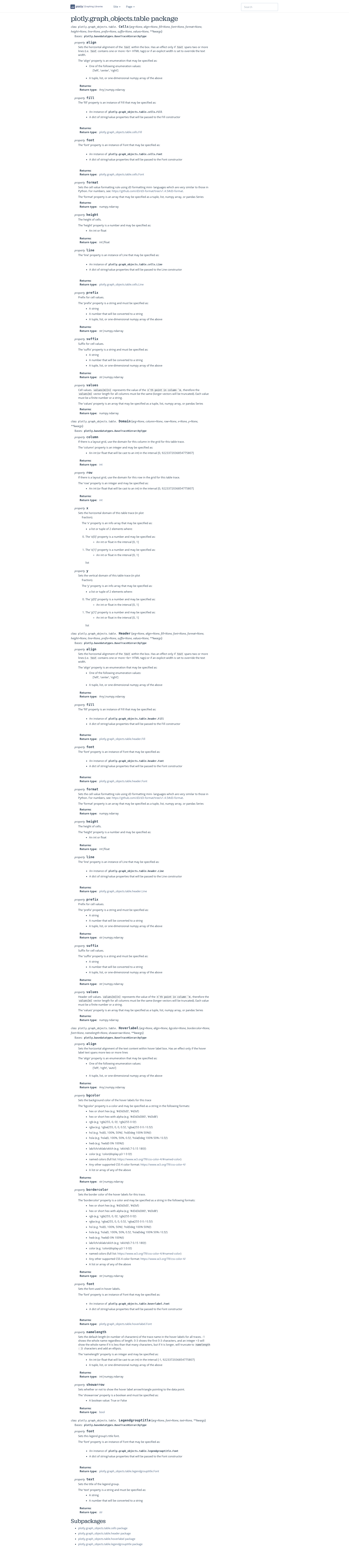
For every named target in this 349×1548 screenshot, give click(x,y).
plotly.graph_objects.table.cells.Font (121, 174)
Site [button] (116, 6)
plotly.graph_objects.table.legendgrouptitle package (110, 1544)
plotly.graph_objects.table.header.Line (123, 891)
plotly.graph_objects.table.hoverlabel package (106, 1539)
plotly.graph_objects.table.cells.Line (121, 284)
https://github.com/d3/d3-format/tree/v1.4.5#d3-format (147, 191)
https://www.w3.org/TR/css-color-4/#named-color (148, 1159)
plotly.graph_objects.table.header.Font (123, 781)
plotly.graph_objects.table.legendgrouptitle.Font (129, 1471)
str (101, 1512)
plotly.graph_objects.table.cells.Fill (120, 132)
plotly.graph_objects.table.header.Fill (122, 739)
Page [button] (129, 6)
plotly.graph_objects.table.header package (104, 1533)
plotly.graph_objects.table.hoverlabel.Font (125, 1324)
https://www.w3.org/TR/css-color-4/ (163, 1164)
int (101, 464)
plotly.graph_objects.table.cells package (102, 1528)
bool (102, 1412)
